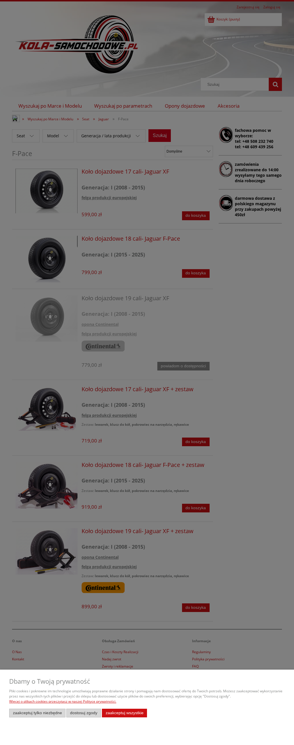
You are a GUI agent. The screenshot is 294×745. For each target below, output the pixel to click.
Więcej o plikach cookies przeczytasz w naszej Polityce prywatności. (62, 701)
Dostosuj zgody (83, 713)
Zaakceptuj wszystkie (125, 713)
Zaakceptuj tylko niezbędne (37, 713)
